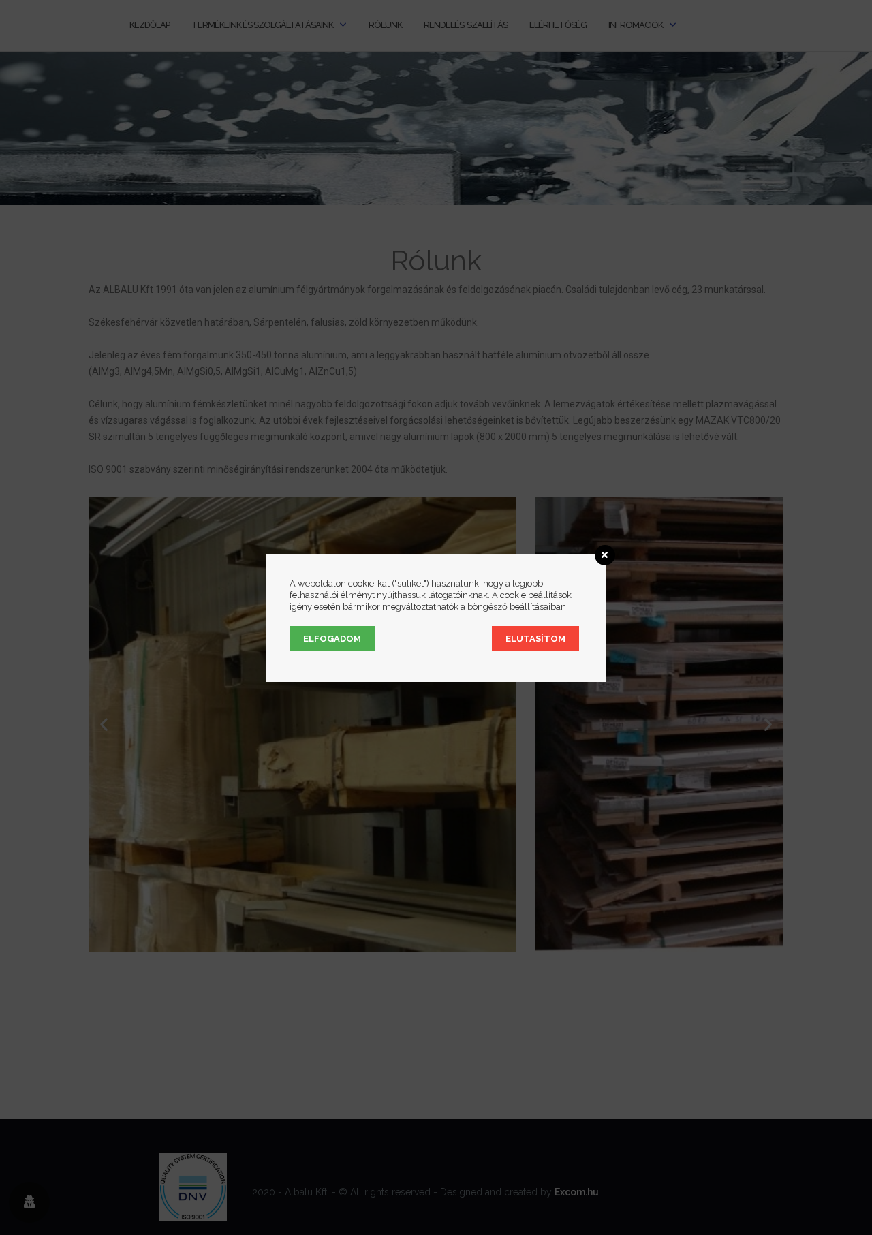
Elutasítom (535, 639)
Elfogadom (332, 639)
